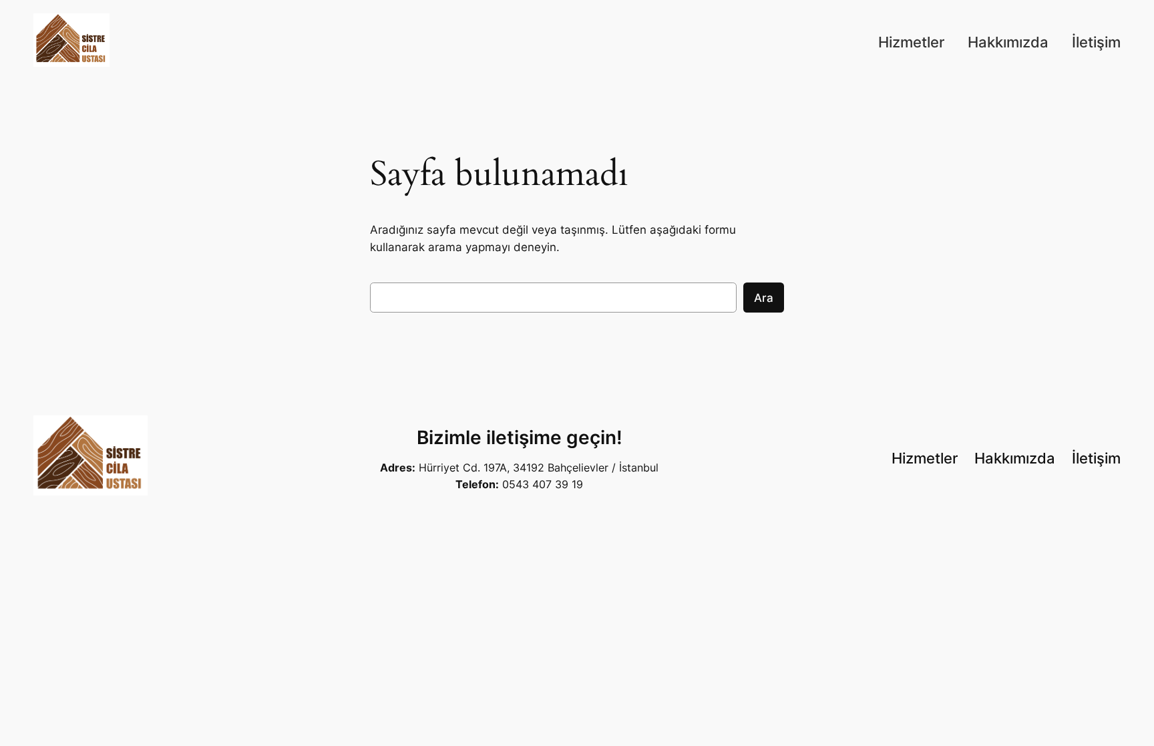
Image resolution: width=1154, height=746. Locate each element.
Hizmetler (911, 42)
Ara (763, 298)
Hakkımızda (1008, 42)
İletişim (1096, 42)
